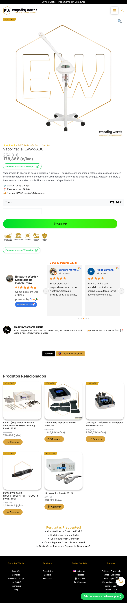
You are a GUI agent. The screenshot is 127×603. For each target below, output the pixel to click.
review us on (24, 304)
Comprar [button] (15, 442)
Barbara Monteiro (69, 269)
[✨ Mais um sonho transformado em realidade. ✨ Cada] (73, 343)
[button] (122, 11)
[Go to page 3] (86, 318)
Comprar (62, 223)
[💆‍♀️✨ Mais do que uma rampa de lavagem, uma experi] (12, 343)
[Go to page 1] (81, 318)
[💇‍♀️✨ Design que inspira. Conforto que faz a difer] (114, 343)
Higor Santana (105, 269)
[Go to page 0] (78, 318)
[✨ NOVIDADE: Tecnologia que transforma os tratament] (33, 343)
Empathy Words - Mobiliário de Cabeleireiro (26, 280)
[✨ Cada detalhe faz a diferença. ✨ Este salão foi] (53, 343)
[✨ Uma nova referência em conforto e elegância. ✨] (94, 343)
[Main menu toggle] (114, 10)
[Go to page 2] (83, 318)
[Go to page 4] (88, 318)
